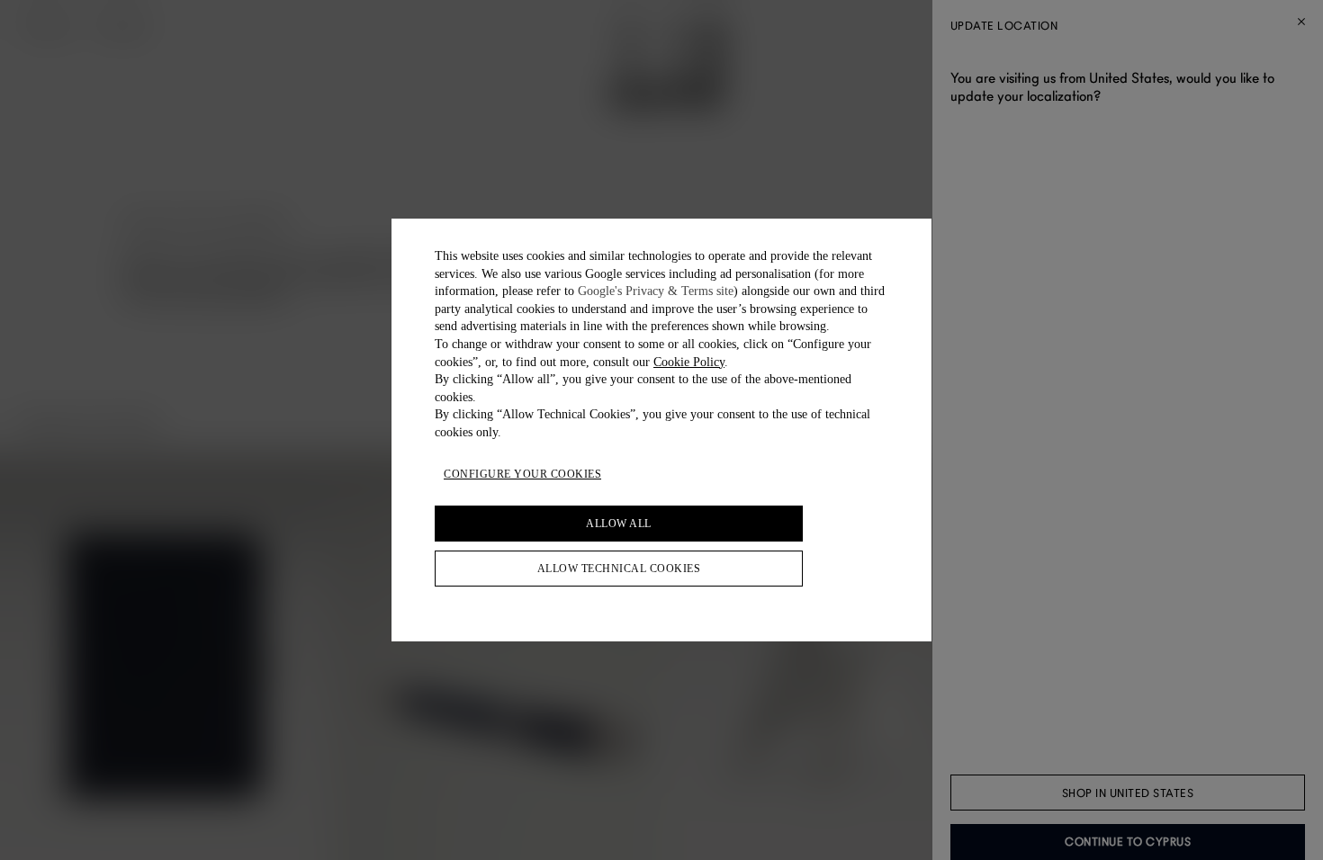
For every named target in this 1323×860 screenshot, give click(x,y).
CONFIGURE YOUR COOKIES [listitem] (522, 474)
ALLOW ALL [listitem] (619, 523)
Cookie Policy (688, 362)
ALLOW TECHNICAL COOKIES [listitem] (619, 568)
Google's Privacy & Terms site (656, 291)
